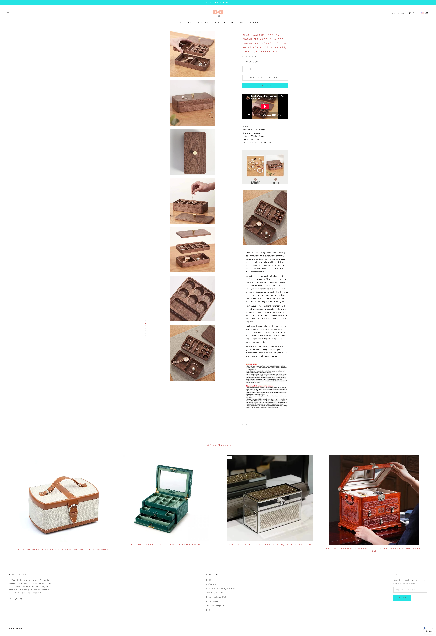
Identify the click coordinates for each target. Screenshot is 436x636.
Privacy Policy (212, 601)
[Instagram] (16, 598)
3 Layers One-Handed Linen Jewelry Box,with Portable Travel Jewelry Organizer (62, 549)
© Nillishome (15, 628)
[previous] (7, 502)
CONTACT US (219, 22)
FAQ (232, 22)
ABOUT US (203, 22)
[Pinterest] (256, 423)
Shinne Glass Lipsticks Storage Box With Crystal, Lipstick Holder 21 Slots (270, 545)
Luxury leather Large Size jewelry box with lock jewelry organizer (166, 545)
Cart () (413, 13)
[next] (428, 502)
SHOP (190, 22)
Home (180, 22)
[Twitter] (253, 423)
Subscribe (402, 598)
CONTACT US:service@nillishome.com (223, 588)
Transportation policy (215, 605)
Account (391, 13)
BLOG (208, 580)
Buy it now (265, 86)
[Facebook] (250, 423)
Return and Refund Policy (217, 597)
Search (401, 13)
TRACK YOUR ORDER (248, 22)
